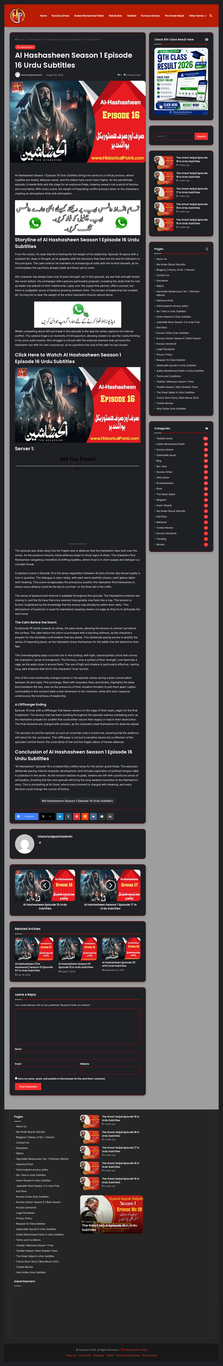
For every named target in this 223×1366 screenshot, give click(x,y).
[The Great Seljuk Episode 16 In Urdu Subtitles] (164, 209)
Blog (158, 460)
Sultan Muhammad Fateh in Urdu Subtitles (180, 370)
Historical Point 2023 (136, 1349)
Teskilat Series (164, 438)
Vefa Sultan (115, 15)
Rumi (159, 488)
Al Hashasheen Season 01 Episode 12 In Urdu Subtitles (76, 965)
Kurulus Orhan (60, 15)
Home (43, 15)
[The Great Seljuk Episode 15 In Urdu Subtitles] (164, 224)
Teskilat (131, 15)
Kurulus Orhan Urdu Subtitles (172, 333)
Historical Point (164, 300)
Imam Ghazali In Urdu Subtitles (173, 316)
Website (84, 1063)
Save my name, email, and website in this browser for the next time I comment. (62, 1078)
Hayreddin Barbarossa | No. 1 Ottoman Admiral (42, 1158)
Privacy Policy (164, 354)
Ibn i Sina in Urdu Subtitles (171, 311)
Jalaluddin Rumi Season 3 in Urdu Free (178, 322)
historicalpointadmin (31, 75)
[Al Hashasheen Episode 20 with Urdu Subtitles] (121, 948)
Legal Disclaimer (165, 349)
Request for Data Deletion (171, 360)
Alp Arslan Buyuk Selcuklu (170, 264)
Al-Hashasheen (34, 39)
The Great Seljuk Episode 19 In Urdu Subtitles (192, 159)
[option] (111, 1214)
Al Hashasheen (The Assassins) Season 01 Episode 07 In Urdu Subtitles (34, 967)
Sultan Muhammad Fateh (89, 15)
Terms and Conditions (168, 376)
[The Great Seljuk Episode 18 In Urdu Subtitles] (164, 178)
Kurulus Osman (150, 15)
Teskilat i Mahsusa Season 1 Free (175, 381)
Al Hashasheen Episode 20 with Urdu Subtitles (118, 964)
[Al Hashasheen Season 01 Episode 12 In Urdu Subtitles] (78, 949)
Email (19, 1063)
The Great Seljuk (174, 15)
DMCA (160, 286)
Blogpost (161, 499)
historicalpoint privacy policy (172, 305)
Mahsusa (161, 522)
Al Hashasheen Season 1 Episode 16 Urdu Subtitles (78, 801)
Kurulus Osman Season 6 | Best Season (178, 338)
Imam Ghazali (164, 505)
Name (19, 1049)
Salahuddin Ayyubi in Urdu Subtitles (176, 365)
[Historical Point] (17, 16)
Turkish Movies (164, 403)
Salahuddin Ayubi (166, 455)
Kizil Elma (161, 327)
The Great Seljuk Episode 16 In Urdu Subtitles (192, 206)
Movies (160, 544)
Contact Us (162, 275)
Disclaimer (162, 280)
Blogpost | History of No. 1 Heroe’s (175, 269)
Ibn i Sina (161, 466)
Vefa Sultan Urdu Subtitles (171, 408)
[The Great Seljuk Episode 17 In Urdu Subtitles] (164, 193)
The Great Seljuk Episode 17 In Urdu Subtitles (192, 190)
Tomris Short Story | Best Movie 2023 (177, 397)
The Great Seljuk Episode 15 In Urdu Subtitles (192, 221)
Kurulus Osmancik (166, 343)
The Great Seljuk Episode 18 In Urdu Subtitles (192, 175)
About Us (161, 259)
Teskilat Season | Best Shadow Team (177, 387)
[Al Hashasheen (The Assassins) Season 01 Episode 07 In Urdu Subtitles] (34, 949)
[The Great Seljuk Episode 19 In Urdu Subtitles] (164, 162)
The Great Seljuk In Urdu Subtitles (175, 392)
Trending (161, 538)
